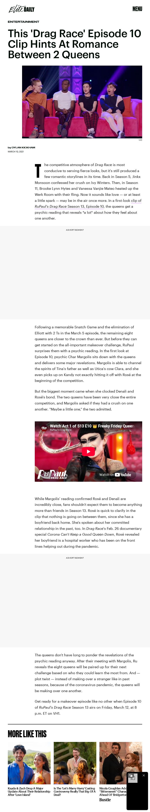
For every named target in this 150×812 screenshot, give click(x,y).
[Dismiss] (144, 775)
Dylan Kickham (23, 147)
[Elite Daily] (21, 9)
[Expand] (131, 775)
